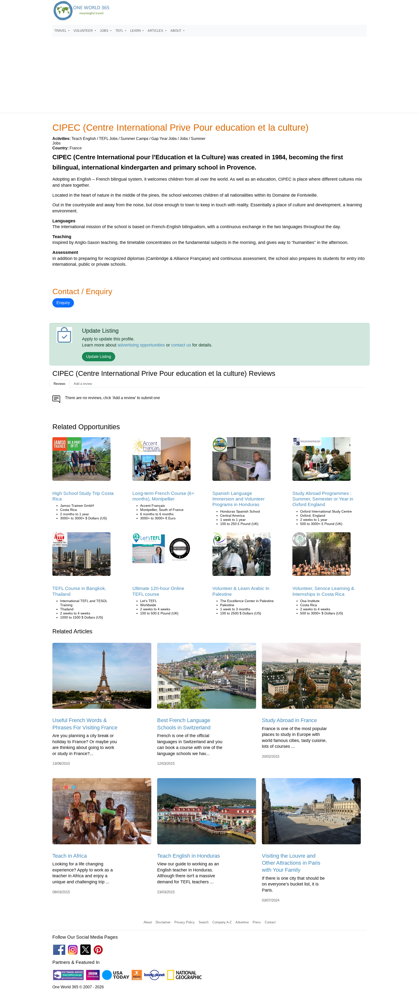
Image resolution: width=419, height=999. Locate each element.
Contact (270, 922)
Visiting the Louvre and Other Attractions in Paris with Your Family (291, 863)
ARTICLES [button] (156, 30)
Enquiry (63, 303)
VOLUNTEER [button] (83, 30)
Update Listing (98, 356)
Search (204, 922)
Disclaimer (163, 922)
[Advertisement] (209, 72)
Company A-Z (222, 922)
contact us (181, 345)
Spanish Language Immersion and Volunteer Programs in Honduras (238, 499)
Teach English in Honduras (188, 856)
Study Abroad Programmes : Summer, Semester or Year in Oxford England (322, 499)
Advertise (242, 922)
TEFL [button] (119, 30)
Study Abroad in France (289, 720)
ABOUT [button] (176, 30)
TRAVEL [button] (60, 30)
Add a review (83, 384)
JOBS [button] (104, 30)
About (148, 922)
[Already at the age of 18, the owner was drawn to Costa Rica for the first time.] (81, 461)
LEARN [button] (136, 30)
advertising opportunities (141, 345)
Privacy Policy (184, 922)
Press (257, 922)
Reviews (59, 384)
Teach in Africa (69, 856)
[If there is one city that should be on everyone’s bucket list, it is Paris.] (311, 813)
